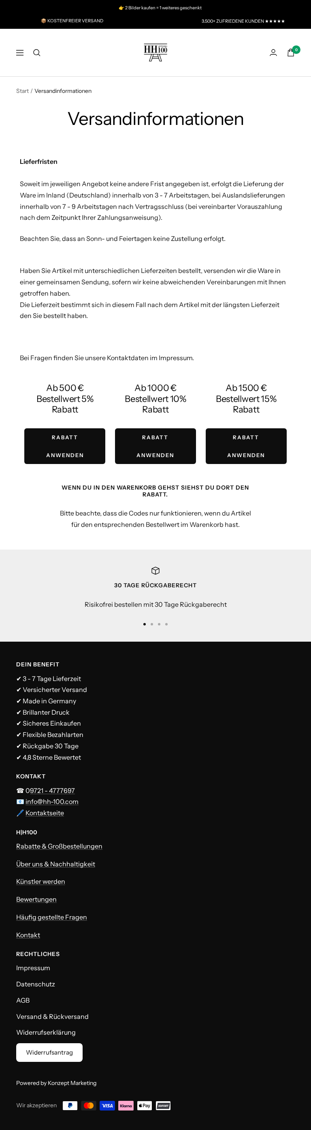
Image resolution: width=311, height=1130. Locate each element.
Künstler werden (40, 881)
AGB (23, 1000)
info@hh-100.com (52, 801)
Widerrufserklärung (46, 1032)
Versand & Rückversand (52, 1016)
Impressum (33, 968)
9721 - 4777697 (52, 790)
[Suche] (36, 52)
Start (22, 91)
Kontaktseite (45, 813)
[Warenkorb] (291, 52)
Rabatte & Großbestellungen (59, 846)
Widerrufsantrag (49, 1052)
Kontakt (28, 935)
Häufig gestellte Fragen (51, 917)
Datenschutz (35, 984)
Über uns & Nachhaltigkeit (55, 864)
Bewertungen (36, 899)
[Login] (273, 52)
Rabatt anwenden (65, 446)
